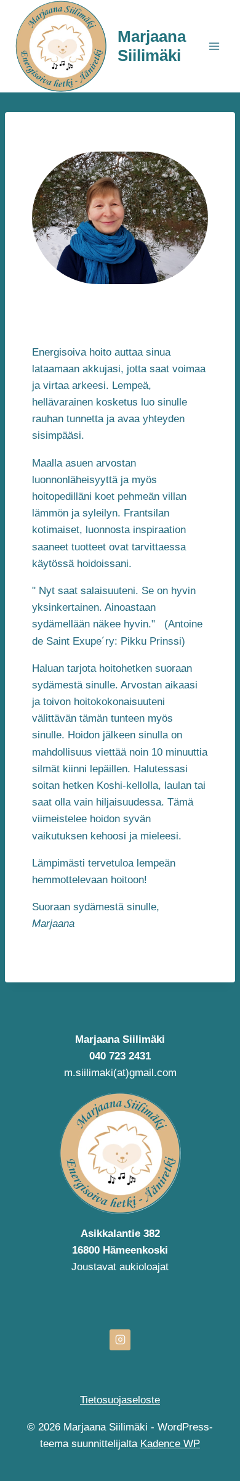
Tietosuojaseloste (120, 1400)
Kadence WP (170, 1444)
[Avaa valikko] (213, 45)
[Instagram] (120, 1339)
